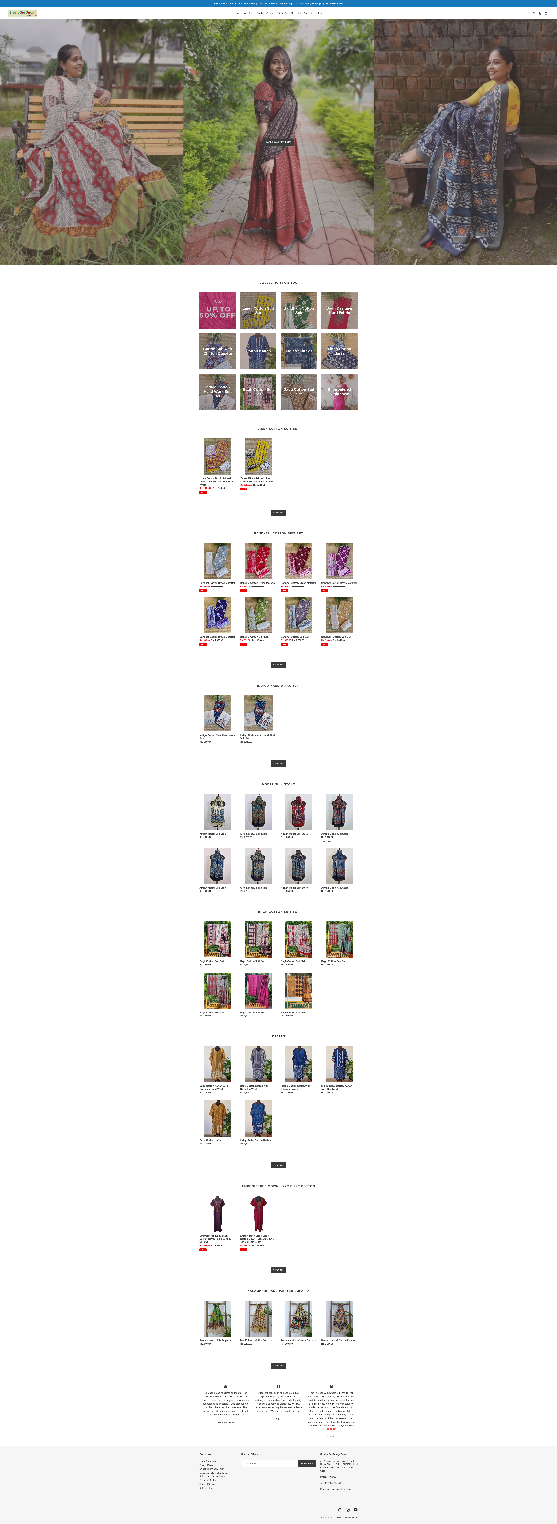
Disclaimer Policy (207, 1480)
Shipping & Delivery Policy (211, 1469)
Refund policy (205, 1488)
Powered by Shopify (350, 1517)
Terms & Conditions (208, 1461)
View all (278, 513)
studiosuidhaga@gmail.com (338, 1489)
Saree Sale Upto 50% (278, 142)
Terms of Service (207, 1484)
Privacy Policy (206, 1465)
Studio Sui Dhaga (334, 1517)
